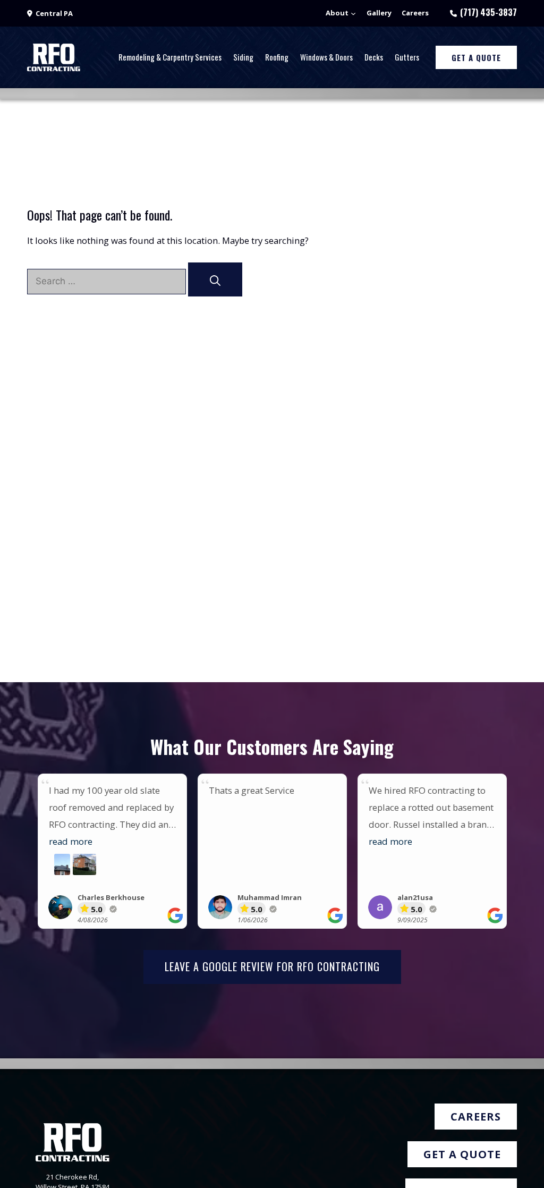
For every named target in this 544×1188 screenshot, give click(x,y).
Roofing (276, 57)
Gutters (407, 57)
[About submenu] (353, 13)
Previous (24, 856)
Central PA (54, 13)
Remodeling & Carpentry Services (170, 57)
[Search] (215, 279)
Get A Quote (476, 57)
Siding (243, 57)
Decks (373, 57)
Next (519, 856)
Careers (475, 1116)
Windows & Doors (326, 57)
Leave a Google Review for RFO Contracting (272, 966)
